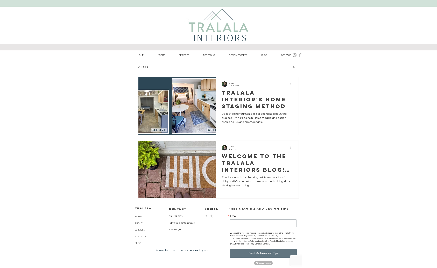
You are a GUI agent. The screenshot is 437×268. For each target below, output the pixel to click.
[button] (294, 67)
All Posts (143, 67)
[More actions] (292, 84)
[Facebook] (300, 55)
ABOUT (138, 223)
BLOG (138, 243)
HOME (138, 216)
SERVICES (140, 229)
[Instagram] (294, 55)
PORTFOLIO (141, 236)
